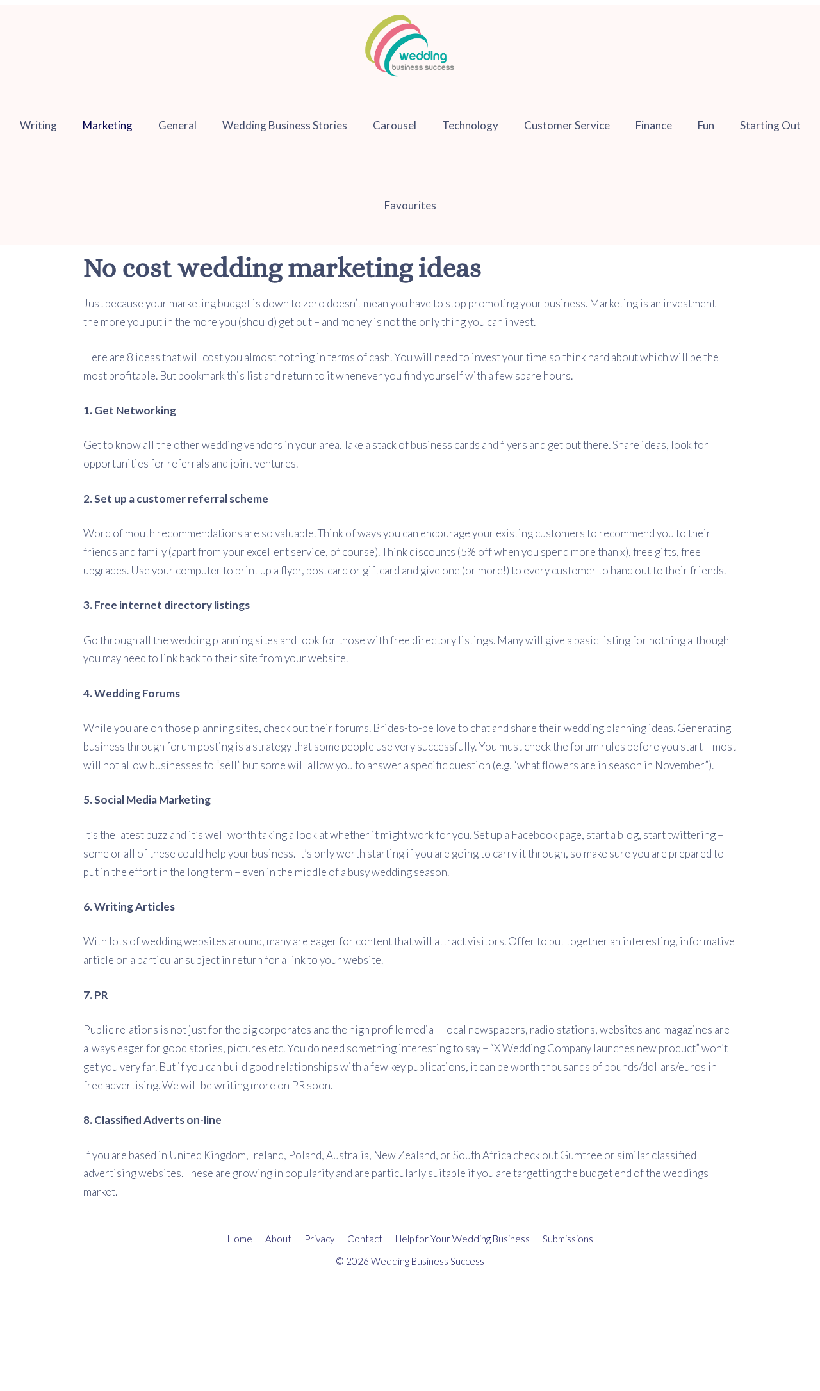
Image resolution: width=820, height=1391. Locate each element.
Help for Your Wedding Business (462, 1238)
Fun (706, 125)
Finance (654, 125)
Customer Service (567, 125)
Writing (38, 125)
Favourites (410, 205)
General (177, 125)
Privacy (319, 1238)
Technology (470, 125)
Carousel (394, 125)
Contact (364, 1238)
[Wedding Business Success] (410, 45)
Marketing (108, 125)
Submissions (568, 1238)
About (278, 1238)
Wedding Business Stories (284, 125)
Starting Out (770, 125)
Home (239, 1238)
